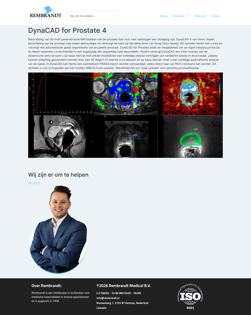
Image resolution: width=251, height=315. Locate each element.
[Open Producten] (188, 16)
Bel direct (34, 182)
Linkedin (101, 308)
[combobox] (92, 16)
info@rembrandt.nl (108, 298)
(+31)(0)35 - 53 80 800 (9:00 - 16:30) (118, 293)
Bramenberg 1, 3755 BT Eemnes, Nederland (122, 303)
